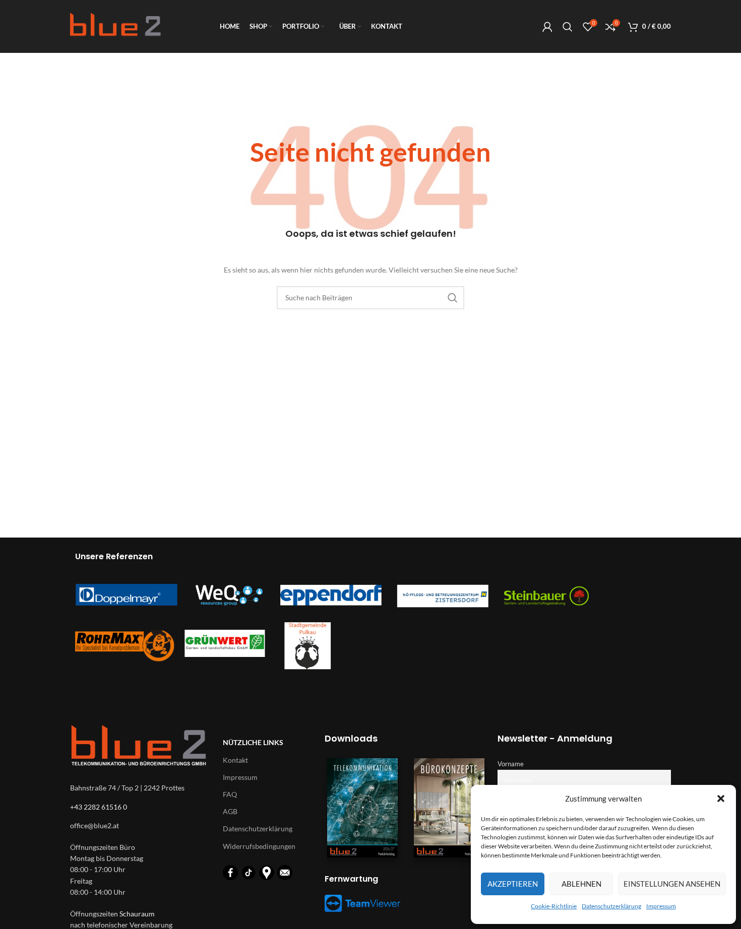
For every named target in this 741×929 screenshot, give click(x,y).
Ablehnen (581, 883)
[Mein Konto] (547, 27)
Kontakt (235, 760)
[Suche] (568, 27)
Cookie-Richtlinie (554, 906)
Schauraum (137, 913)
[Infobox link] (370, 155)
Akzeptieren (512, 883)
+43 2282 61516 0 (98, 807)
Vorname (511, 764)
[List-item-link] (141, 825)
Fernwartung (351, 879)
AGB (230, 811)
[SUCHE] (452, 297)
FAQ (230, 794)
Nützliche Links (253, 742)
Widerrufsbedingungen (259, 846)
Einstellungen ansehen (672, 883)
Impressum (661, 906)
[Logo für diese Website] (115, 25)
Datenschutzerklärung (611, 906)
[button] (721, 798)
